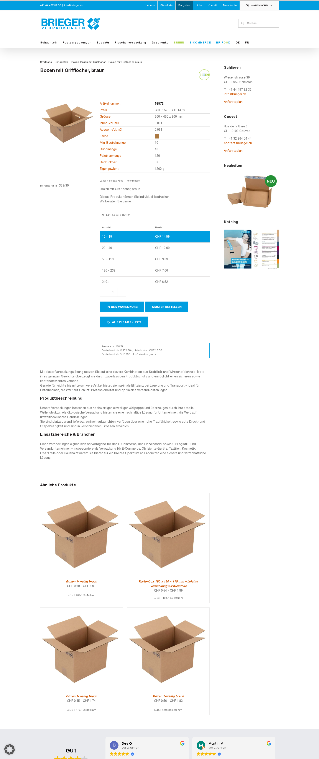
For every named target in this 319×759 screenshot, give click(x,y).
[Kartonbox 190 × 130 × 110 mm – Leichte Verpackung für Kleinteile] (168, 495)
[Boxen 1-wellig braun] (81, 495)
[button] (124, 322)
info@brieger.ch (73, 5)
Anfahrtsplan (233, 102)
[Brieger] (67, 132)
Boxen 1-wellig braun (81, 581)
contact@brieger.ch (238, 143)
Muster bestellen (167, 307)
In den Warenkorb (122, 307)
